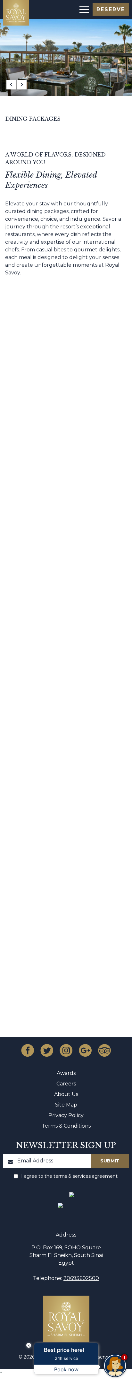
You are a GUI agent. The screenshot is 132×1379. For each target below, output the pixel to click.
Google (85, 1050)
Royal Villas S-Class (66, 481)
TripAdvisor (104, 1050)
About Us (66, 1094)
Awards (66, 1073)
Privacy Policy (66, 1115)
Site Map (66, 1105)
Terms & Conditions (66, 1126)
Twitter (46, 1050)
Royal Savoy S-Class (66, 465)
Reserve (110, 9)
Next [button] (22, 84)
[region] (84, 9)
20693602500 (81, 1278)
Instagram (66, 1050)
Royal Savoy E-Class (66, 666)
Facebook (27, 1050)
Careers (66, 1084)
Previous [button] (11, 84)
